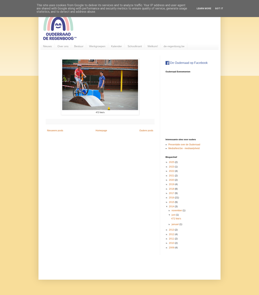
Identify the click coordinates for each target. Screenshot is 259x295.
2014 (172, 206)
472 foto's (176, 218)
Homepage (101, 130)
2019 (172, 184)
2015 (172, 202)
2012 (172, 234)
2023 (172, 166)
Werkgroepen (97, 46)
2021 (172, 175)
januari (175, 224)
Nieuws (47, 46)
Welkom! (153, 46)
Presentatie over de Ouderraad (184, 144)
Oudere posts (146, 130)
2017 (172, 193)
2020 (172, 180)
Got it (219, 8)
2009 (172, 247)
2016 (172, 197)
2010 (172, 243)
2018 (172, 189)
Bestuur (78, 46)
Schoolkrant (135, 46)
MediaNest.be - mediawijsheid (184, 148)
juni (174, 215)
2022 (172, 171)
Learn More (204, 8)
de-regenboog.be (174, 46)
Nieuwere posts (55, 130)
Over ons (62, 46)
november (177, 210)
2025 (172, 162)
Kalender (116, 46)
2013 (172, 229)
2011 (172, 238)
